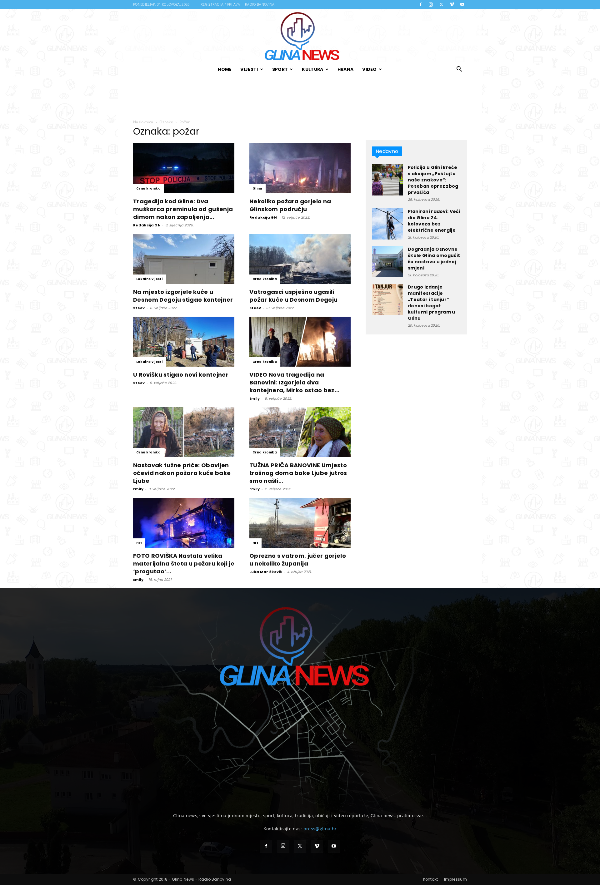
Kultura (312, 69)
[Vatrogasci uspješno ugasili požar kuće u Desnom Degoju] (300, 259)
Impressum (455, 879)
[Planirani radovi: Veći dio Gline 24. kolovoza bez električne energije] (387, 224)
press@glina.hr (320, 829)
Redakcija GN (147, 225)
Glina (257, 188)
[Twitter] (441, 4)
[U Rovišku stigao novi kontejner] (183, 342)
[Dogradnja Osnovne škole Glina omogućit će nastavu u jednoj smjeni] (387, 261)
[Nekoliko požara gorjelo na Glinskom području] (300, 168)
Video (369, 69)
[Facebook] (420, 4)
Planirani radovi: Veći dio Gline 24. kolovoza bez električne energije (434, 220)
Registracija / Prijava (220, 4)
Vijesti (249, 69)
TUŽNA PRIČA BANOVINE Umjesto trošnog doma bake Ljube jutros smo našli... (298, 473)
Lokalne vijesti (149, 279)
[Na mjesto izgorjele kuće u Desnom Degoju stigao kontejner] (183, 259)
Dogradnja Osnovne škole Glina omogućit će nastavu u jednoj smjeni (434, 258)
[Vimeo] (452, 4)
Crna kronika (148, 188)
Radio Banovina (259, 4)
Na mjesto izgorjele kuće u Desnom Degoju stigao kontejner (183, 296)
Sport (280, 69)
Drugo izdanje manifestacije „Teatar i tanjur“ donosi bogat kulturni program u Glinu (431, 302)
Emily (254, 398)
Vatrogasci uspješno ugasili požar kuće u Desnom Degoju (293, 296)
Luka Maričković (265, 571)
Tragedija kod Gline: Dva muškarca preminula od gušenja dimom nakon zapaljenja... (183, 209)
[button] (459, 70)
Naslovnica (143, 122)
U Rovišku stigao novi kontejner (180, 374)
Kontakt (430, 879)
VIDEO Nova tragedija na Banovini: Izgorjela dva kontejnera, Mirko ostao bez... (294, 382)
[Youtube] (462, 4)
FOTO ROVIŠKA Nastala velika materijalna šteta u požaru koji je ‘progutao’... (183, 563)
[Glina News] (300, 35)
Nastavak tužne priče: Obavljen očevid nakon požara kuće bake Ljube (182, 473)
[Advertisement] (300, 98)
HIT (139, 543)
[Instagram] (431, 4)
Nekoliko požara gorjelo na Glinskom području (290, 205)
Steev (139, 307)
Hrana (346, 69)
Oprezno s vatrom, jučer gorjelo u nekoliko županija (297, 559)
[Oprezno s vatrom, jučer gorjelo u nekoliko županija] (300, 523)
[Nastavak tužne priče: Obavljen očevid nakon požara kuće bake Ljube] (183, 432)
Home (225, 69)
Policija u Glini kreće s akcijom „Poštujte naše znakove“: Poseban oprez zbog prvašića (433, 179)
